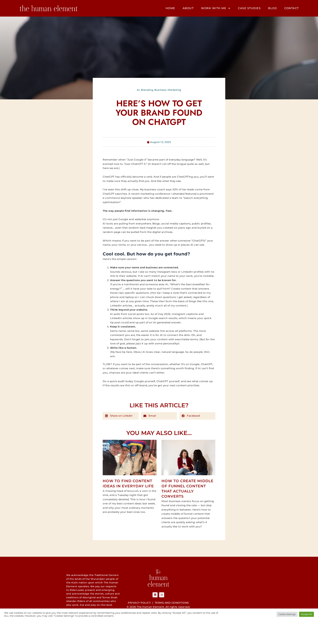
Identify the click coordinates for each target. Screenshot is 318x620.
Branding (147, 89)
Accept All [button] (306, 614)
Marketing (174, 89)
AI (138, 89)
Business (160, 89)
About (188, 8)
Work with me (213, 8)
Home (170, 8)
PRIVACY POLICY (139, 602)
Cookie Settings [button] (287, 614)
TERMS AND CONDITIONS (172, 602)
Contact (291, 8)
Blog (272, 8)
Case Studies (249, 8)
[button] (121, 416)
